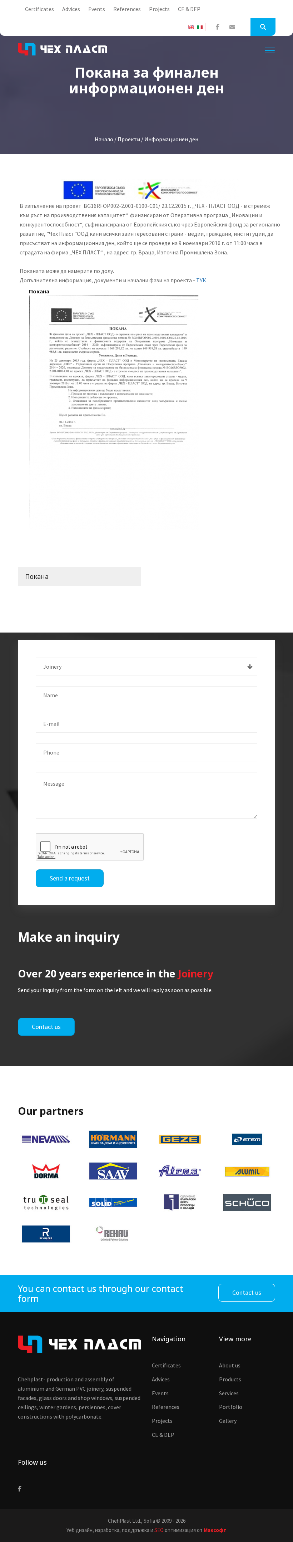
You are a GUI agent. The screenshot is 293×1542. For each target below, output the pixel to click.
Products (230, 1379)
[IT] (201, 27)
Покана (37, 576)
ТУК (201, 280)
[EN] (192, 27)
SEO (159, 1530)
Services (229, 1393)
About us (229, 1365)
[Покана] (114, 413)
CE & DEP (189, 9)
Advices (71, 9)
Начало (104, 139)
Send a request (70, 878)
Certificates (39, 9)
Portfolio (230, 1406)
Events (96, 9)
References (127, 9)
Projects (159, 9)
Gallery (228, 1420)
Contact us (46, 1027)
